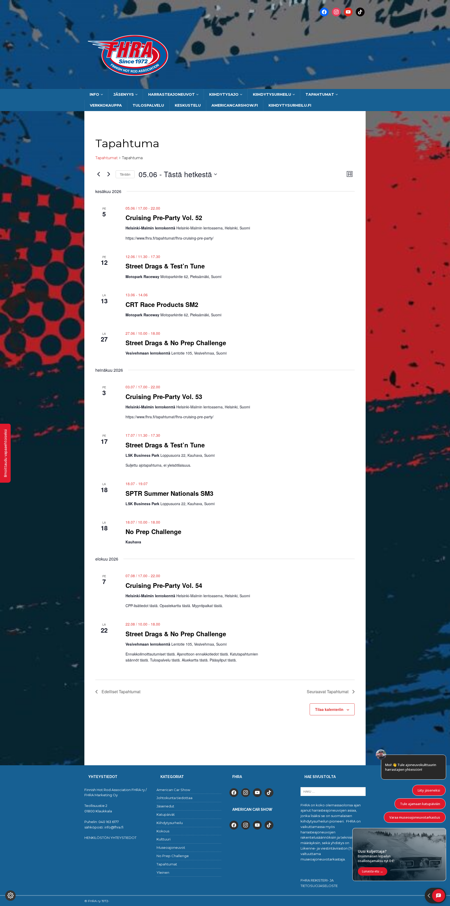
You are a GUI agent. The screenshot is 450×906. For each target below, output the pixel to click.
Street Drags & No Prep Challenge (176, 342)
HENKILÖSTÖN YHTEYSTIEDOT (110, 838)
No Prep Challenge (153, 531)
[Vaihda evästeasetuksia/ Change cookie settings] (10, 895)
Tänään (125, 174)
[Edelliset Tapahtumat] (98, 174)
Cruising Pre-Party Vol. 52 (164, 217)
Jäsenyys (124, 94)
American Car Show (173, 790)
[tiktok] (269, 792)
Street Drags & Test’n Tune (165, 265)
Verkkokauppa (106, 105)
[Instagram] (336, 11)
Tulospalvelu (148, 105)
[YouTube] (348, 11)
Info (94, 94)
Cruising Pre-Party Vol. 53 (164, 396)
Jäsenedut (165, 806)
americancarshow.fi (234, 105)
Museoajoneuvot (171, 847)
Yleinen (163, 872)
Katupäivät (166, 814)
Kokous (163, 831)
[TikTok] (360, 11)
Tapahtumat (319, 94)
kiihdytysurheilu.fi (289, 105)
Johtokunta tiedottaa (174, 798)
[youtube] (257, 792)
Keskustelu (188, 105)
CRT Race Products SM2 (162, 304)
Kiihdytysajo (224, 94)
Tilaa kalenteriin (329, 709)
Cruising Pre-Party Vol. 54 (164, 585)
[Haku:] (333, 791)
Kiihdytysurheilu (272, 94)
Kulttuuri (164, 839)
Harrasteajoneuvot (171, 94)
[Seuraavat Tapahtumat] (108, 174)
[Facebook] (324, 11)
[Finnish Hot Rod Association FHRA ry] (225, 86)
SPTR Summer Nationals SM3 (169, 493)
